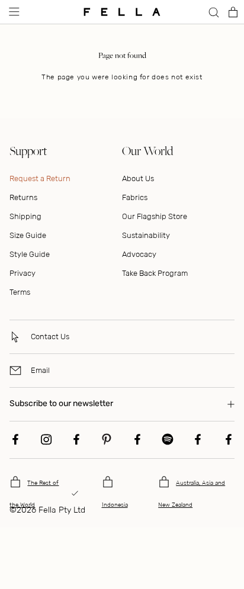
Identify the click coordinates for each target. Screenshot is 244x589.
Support (28, 151)
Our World (147, 151)
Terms (19, 292)
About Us (138, 178)
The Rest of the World (34, 493)
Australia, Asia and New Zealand (191, 493)
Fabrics (134, 197)
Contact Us (50, 336)
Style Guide (29, 254)
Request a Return (39, 178)
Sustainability (146, 235)
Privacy (22, 273)
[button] (13, 12)
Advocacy (139, 254)
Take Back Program (155, 273)
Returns (23, 197)
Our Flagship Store (154, 216)
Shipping (25, 216)
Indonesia (115, 504)
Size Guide (27, 235)
